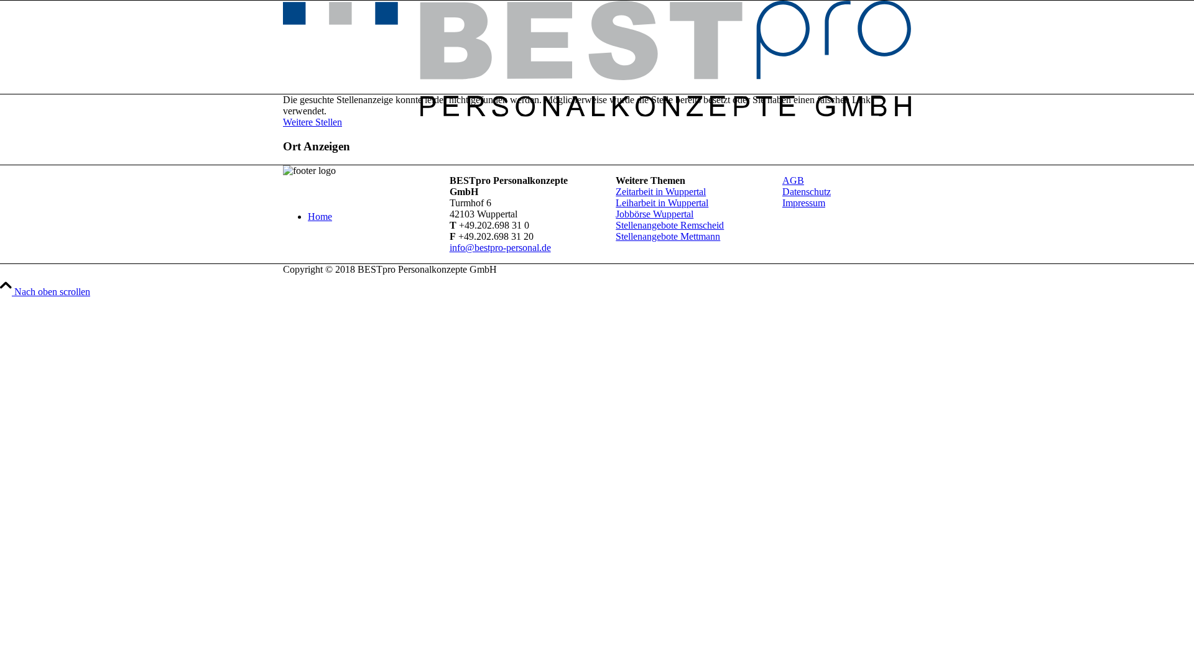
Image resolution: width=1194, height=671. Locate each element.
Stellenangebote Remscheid (670, 225)
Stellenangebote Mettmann (668, 236)
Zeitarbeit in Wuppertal (661, 191)
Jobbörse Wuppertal (654, 214)
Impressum (803, 203)
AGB (793, 180)
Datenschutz (806, 191)
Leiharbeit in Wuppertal (662, 203)
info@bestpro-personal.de (500, 247)
